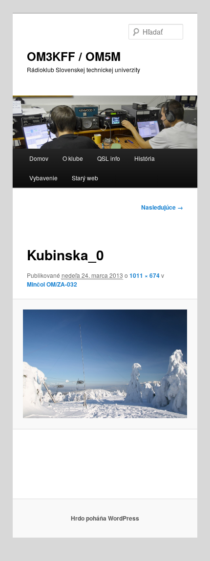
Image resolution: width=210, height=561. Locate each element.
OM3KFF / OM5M (74, 56)
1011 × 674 (144, 275)
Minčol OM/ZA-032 (52, 284)
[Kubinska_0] (105, 364)
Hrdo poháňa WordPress (105, 518)
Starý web (85, 178)
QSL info (108, 158)
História (144, 158)
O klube (73, 158)
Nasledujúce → (162, 207)
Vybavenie (43, 178)
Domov (38, 158)
